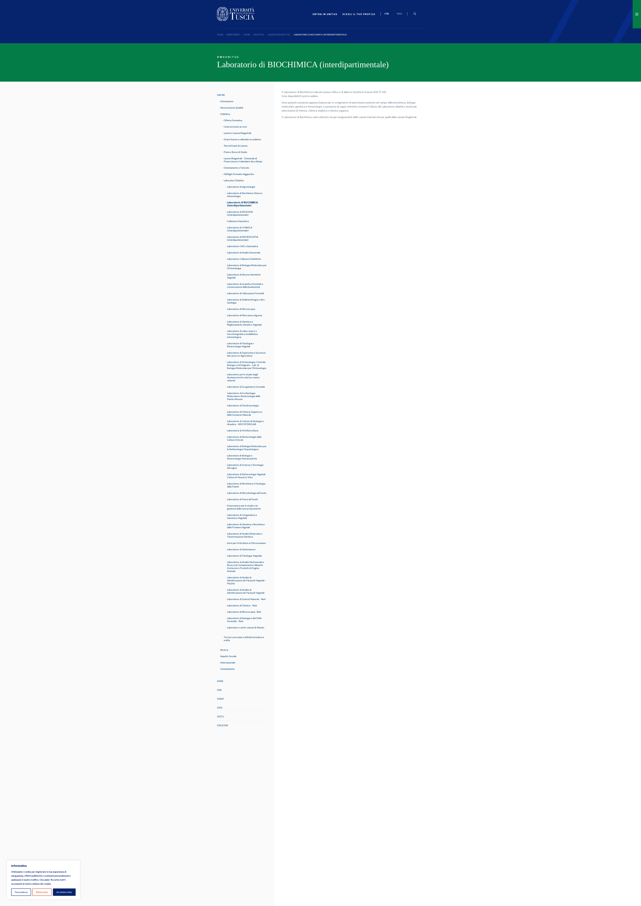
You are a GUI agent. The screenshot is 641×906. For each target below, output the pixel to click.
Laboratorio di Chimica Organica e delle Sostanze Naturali (244, 413)
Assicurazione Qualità (231, 107)
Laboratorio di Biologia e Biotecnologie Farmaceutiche (242, 457)
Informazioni (226, 101)
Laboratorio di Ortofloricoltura (242, 430)
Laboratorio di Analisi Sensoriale (243, 252)
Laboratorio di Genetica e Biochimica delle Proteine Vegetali (246, 526)
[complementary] (43, 879)
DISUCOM (222, 725)
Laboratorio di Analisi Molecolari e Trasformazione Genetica (244, 535)
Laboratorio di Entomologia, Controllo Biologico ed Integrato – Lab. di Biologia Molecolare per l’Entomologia (246, 365)
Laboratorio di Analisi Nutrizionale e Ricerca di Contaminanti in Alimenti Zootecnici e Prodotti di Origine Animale (245, 566)
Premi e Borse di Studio (235, 152)
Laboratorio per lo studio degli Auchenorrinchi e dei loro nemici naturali (243, 377)
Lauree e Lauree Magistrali (237, 133)
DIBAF (220, 698)
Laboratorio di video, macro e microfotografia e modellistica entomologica (242, 334)
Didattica (258, 34)
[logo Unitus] (235, 19)
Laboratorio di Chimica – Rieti (242, 605)
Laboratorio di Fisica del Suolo (242, 499)
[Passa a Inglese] (401, 14)
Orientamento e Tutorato (236, 167)
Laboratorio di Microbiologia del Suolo (246, 492)
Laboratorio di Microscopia (241, 309)
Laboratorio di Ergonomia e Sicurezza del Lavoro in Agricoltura (246, 354)
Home (220, 34)
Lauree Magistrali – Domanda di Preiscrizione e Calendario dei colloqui (243, 160)
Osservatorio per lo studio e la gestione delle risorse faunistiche (244, 507)
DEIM (220, 681)
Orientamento (227, 668)
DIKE (220, 707)
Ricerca (224, 649)
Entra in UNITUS (325, 14)
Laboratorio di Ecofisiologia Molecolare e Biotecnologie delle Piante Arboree (243, 396)
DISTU (220, 716)
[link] (388, 14)
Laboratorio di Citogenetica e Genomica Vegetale (242, 516)
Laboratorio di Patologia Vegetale (244, 555)
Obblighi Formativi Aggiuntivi (239, 174)
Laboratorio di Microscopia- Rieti (244, 611)
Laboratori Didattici (279, 34)
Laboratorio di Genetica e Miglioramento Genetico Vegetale (244, 323)
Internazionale (227, 662)
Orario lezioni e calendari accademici (242, 139)
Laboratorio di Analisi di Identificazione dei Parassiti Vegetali (245, 591)
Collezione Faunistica (238, 221)
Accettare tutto (64, 892)
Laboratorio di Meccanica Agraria (244, 315)
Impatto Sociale (228, 656)
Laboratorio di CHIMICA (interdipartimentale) (239, 229)
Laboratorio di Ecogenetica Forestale (246, 386)
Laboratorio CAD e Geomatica (242, 246)
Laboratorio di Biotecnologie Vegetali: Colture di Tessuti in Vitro (246, 476)
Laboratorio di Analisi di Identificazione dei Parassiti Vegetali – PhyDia (246, 580)
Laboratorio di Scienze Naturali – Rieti (246, 599)
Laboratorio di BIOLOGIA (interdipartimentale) (240, 213)
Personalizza (21, 892)
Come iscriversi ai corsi (235, 126)
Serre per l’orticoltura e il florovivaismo (246, 543)
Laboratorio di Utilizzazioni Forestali (245, 293)
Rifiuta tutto (42, 892)
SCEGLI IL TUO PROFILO (358, 14)
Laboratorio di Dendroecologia (243, 405)
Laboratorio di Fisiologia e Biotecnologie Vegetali (240, 345)
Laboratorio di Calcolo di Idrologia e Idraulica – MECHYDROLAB (245, 423)
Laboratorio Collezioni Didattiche (244, 258)
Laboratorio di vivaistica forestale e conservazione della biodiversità (245, 285)
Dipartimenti (233, 34)
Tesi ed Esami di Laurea (235, 145)
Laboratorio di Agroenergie (241, 186)
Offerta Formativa (233, 120)
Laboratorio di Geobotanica (241, 549)
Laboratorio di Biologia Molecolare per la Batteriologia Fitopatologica (247, 448)
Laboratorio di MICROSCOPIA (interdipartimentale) (242, 238)
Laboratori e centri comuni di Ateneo (245, 627)
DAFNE (247, 34)
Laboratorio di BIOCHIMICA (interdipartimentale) (242, 204)
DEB (219, 689)
